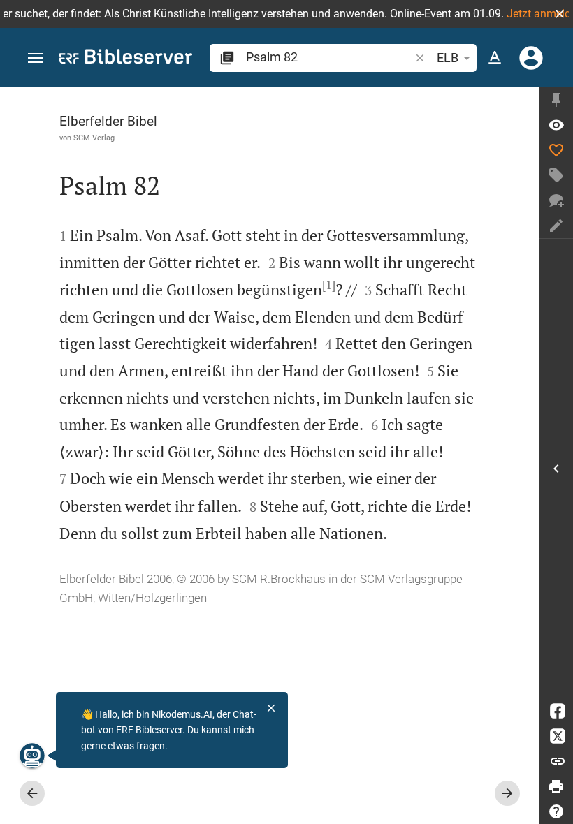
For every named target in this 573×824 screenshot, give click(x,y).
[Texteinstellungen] (495, 58)
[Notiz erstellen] (556, 225)
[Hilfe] (556, 811)
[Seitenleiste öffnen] (556, 468)
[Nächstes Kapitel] (507, 793)
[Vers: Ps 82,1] (556, 125)
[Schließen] (271, 708)
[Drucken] (556, 786)
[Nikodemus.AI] (32, 755)
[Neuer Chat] (556, 200)
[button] (560, 14)
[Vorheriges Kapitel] (32, 793)
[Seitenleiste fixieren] (556, 99)
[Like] (556, 150)
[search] (329, 57)
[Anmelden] (531, 58)
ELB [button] (447, 57)
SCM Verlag (94, 137)
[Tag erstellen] (556, 175)
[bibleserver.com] (125, 59)
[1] (328, 285)
